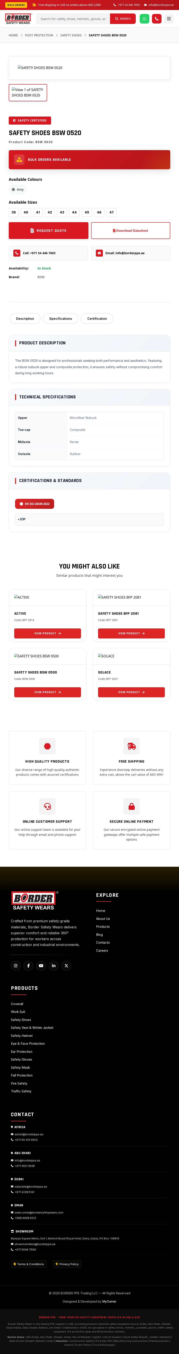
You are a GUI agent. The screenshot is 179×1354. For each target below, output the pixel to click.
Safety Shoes (71, 35)
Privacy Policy (69, 1264)
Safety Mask (20, 1067)
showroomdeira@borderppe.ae (35, 1244)
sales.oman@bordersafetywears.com (39, 1212)
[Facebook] (28, 966)
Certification (97, 318)
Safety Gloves (21, 1059)
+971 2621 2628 (25, 1166)
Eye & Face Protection (28, 1043)
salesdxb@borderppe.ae (31, 1186)
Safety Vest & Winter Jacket (32, 1028)
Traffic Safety (21, 1091)
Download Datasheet (131, 230)
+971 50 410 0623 (26, 1139)
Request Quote (52, 230)
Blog (99, 935)
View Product (45, 633)
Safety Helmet (22, 1036)
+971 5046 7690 (25, 1249)
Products (103, 926)
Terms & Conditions (30, 1264)
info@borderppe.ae (161, 5)
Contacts (103, 942)
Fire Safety (19, 1083)
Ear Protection (21, 1051)
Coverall (17, 1004)
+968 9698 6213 (25, 1218)
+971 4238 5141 (24, 1192)
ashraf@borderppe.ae (29, 1134)
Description (25, 318)
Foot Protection (39, 35)
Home (13, 35)
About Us (103, 919)
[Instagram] (16, 966)
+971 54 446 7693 (129, 5)
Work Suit (18, 1012)
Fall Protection (22, 1075)
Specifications (60, 318)
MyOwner (109, 1301)
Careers (102, 950)
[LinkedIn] (54, 966)
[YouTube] (41, 966)
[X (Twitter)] (66, 966)
